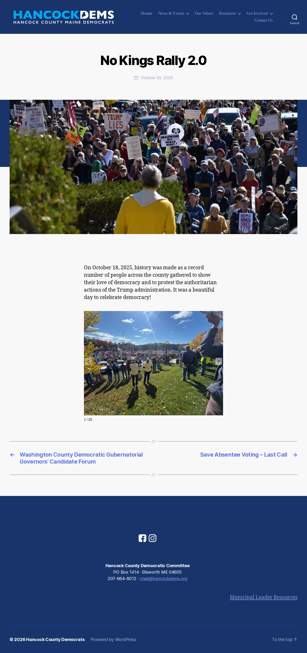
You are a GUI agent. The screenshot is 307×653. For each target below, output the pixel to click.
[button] (218, 361)
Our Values (204, 13)
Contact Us (263, 20)
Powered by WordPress (113, 639)
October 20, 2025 (157, 77)
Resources (227, 13)
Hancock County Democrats (55, 639)
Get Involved (257, 13)
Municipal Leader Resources (263, 597)
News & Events (171, 13)
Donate (146, 13)
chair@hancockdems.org (163, 578)
